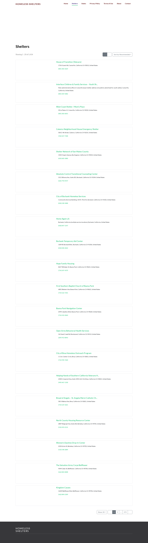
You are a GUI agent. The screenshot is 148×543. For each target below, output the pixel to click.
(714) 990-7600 (63, 360)
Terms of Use (108, 3)
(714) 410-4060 (63, 315)
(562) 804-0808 (63, 472)
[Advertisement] (74, 29)
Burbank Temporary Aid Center (69, 241)
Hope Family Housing (65, 263)
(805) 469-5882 (63, 94)
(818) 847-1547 (63, 225)
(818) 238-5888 (63, 203)
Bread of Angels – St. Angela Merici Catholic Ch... (76, 398)
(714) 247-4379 (63, 270)
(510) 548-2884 (63, 449)
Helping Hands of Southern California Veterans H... (77, 375)
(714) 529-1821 (63, 405)
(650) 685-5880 (63, 158)
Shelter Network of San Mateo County (72, 151)
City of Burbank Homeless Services (71, 196)
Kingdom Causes (63, 487)
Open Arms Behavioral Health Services (72, 331)
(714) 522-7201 (63, 293)
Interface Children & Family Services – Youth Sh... (77, 84)
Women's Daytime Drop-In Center (70, 443)
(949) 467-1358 (63, 382)
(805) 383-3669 (63, 69)
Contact (128, 3)
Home (66, 3)
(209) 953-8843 (63, 337)
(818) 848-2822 (63, 248)
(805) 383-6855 (63, 113)
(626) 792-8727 (63, 181)
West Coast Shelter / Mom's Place (70, 107)
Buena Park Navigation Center (69, 308)
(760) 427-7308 (63, 136)
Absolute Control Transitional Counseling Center (77, 174)
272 (125, 512)
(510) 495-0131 (63, 427)
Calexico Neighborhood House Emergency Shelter (77, 129)
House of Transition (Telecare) (68, 62)
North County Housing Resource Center (73, 420)
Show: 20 (101, 512)
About (119, 3)
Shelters (75, 3)
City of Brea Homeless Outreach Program (73, 353)
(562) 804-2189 (63, 494)
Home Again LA (62, 219)
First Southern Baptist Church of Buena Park (75, 286)
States (83, 3)
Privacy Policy (95, 3)
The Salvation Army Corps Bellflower (71, 465)
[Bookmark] (18, 78)
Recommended (122, 54)
